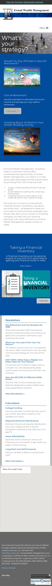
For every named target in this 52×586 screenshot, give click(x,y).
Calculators (12, 403)
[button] (44, 28)
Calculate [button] (11, 111)
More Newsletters (15, 394)
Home (4, 568)
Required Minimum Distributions (22, 421)
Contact (12, 568)
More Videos (26, 266)
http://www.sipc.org (10, 553)
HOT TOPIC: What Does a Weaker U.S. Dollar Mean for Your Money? (24, 361)
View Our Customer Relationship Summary (24, 2)
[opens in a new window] (22, 76)
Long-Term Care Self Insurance (20, 449)
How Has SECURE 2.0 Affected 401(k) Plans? (23, 378)
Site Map (6, 575)
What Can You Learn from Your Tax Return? (22, 343)
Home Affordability (15, 436)
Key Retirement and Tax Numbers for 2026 (24, 326)
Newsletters (12, 320)
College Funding (13, 408)
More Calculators (14, 461)
